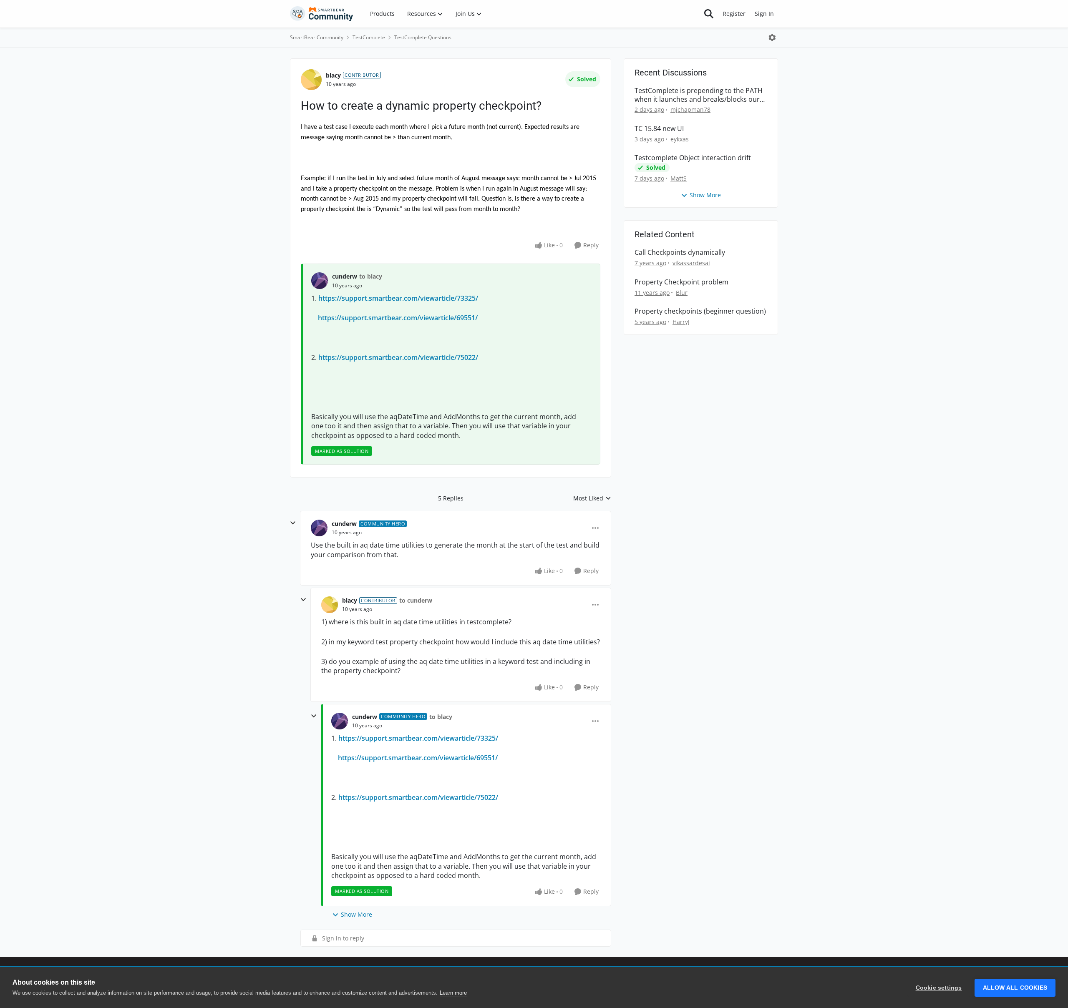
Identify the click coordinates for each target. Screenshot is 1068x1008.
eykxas (679, 139)
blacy (333, 75)
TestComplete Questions (422, 37)
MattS (678, 178)
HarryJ (681, 322)
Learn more (453, 993)
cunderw (344, 276)
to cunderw (415, 600)
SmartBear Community (316, 37)
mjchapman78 (690, 109)
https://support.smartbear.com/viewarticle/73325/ (398, 298)
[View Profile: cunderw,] (319, 280)
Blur (682, 293)
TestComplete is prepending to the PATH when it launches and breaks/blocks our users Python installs (699, 95)
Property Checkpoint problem (681, 282)
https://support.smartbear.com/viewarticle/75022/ (398, 357)
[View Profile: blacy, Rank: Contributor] (311, 79)
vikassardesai (691, 263)
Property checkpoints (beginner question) (700, 311)
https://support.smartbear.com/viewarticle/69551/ (398, 317)
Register (734, 14)
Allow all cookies (1015, 988)
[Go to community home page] (321, 13)
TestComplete (369, 37)
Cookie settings (939, 988)
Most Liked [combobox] (592, 498)
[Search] (709, 14)
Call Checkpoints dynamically (680, 252)
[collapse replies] (293, 523)
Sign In (764, 14)
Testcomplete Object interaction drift (693, 157)
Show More (356, 914)
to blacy (370, 276)
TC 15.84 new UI (659, 128)
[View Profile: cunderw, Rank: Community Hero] (319, 528)
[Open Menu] (772, 37)
